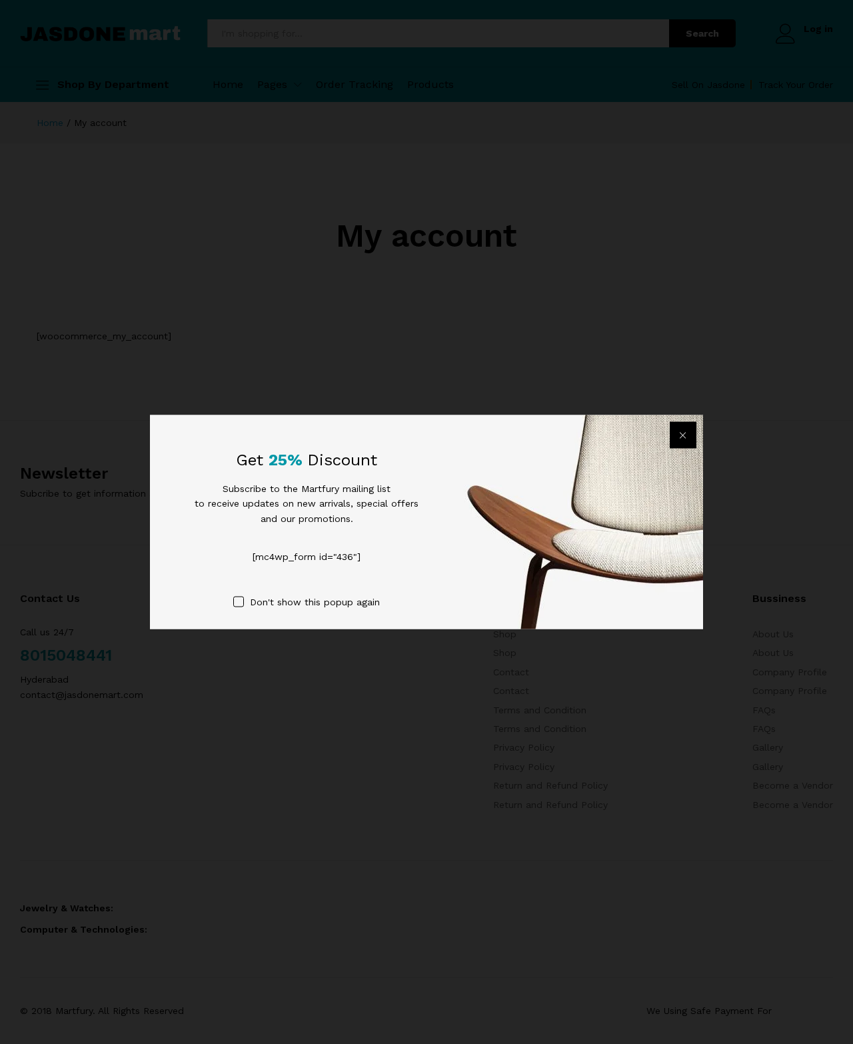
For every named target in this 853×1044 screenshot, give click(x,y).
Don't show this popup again (315, 601)
